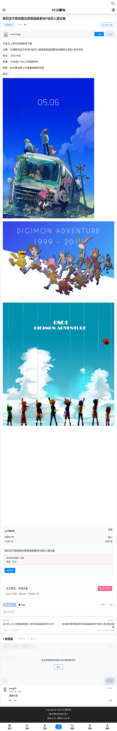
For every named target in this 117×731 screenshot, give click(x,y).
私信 (110, 34)
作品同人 (8, 25)
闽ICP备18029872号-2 (58, 714)
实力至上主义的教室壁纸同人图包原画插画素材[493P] (29, 624)
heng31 (13, 688)
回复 (110, 700)
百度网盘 (10, 570)
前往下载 (109, 25)
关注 (100, 34)
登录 (14, 561)
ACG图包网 (66, 710)
